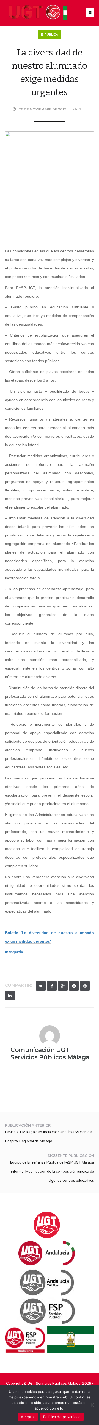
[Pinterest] (85, 986)
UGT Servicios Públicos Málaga (54, 1383)
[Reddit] (74, 986)
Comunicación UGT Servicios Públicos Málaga (49, 1053)
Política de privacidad (62, 1417)
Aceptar (28, 1417)
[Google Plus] (63, 986)
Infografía (14, 952)
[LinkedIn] (10, 995)
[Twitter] (41, 986)
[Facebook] (52, 986)
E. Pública (49, 34)
